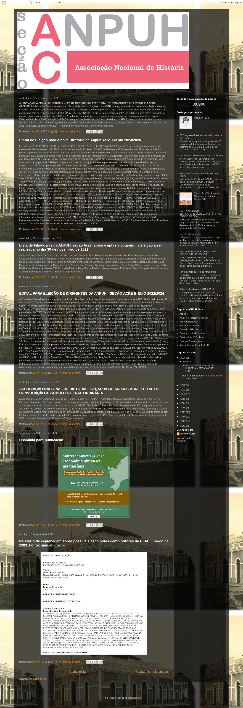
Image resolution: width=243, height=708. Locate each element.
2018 (183, 398)
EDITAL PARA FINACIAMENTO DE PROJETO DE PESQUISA (197, 253)
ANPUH (183, 314)
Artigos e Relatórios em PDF (194, 317)
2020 (183, 394)
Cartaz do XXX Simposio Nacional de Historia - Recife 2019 (207, 196)
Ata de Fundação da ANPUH (194, 345)
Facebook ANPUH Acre (191, 337)
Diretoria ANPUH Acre (190, 329)
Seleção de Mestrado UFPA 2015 (196, 289)
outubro (187, 361)
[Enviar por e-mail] (88, 131)
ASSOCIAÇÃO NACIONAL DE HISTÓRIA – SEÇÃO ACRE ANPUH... (198, 368)
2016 (183, 407)
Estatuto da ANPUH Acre (192, 333)
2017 (183, 403)
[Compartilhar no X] (95, 131)
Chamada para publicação (41, 440)
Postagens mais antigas (152, 671)
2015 (183, 412)
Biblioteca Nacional (189, 325)
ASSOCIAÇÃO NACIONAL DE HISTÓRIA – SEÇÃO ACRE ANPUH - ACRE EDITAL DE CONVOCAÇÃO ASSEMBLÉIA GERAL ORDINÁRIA (89, 391)
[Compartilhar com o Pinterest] (101, 131)
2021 (183, 389)
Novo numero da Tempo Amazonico (197, 271)
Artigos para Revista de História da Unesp (201, 155)
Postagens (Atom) (37, 678)
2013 (183, 421)
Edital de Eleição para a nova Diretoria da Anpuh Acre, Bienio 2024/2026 (80, 140)
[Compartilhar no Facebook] (98, 131)
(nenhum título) (202, 117)
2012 (183, 425)
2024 (183, 357)
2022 (183, 385)
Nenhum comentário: (71, 131)
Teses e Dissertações (190, 341)
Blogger (136, 697)
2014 (183, 416)
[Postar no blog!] (91, 131)
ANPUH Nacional (188, 321)
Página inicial (77, 671)
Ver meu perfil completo (184, 439)
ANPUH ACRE (187, 433)
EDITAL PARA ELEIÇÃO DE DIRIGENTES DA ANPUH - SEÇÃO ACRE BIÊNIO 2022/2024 (91, 293)
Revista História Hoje (190, 234)
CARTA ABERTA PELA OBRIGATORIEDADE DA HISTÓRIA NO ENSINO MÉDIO (200, 214)
